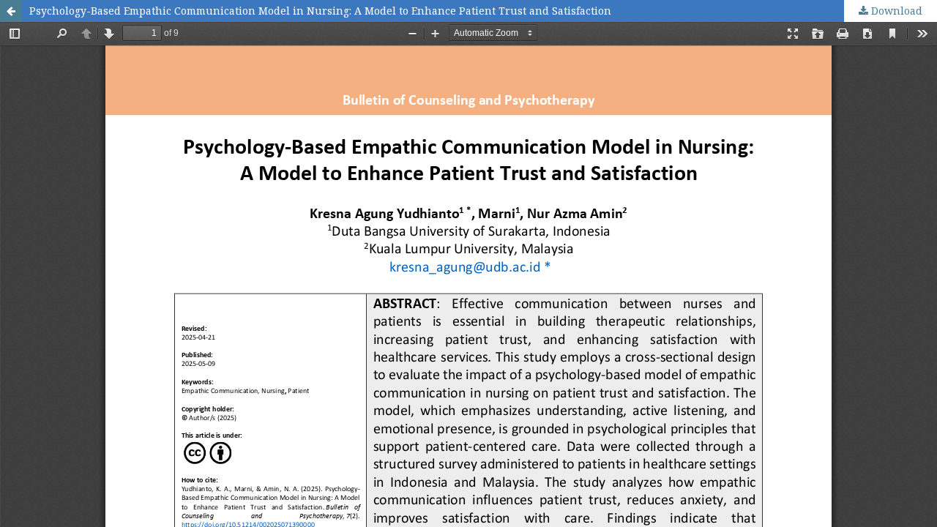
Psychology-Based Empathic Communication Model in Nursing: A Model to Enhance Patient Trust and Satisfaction (320, 11)
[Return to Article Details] (11, 11)
